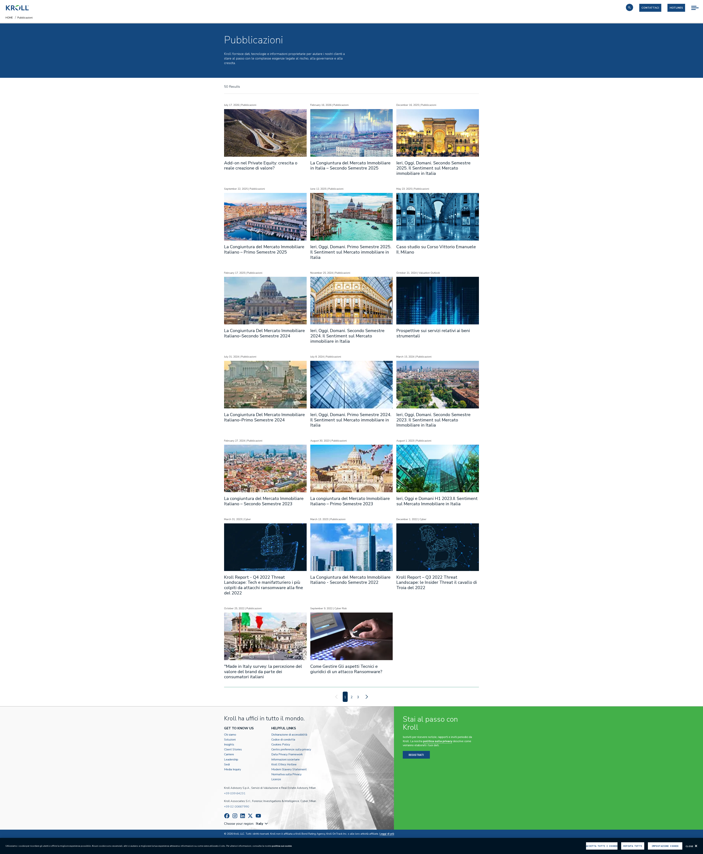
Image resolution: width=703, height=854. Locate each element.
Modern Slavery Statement (289, 769)
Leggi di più (387, 834)
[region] (351, 846)
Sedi (227, 764)
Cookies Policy (280, 744)
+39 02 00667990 (236, 807)
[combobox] (262, 823)
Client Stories (233, 749)
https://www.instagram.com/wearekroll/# (235, 815)
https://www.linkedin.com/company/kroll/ (242, 816)
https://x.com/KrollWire (250, 816)
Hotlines (676, 8)
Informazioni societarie (285, 759)
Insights (229, 744)
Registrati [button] (416, 754)
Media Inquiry (232, 769)
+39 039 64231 (235, 793)
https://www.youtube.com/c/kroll (258, 816)
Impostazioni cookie (665, 845)
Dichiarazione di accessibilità (289, 734)
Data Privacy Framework (287, 754)
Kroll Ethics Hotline (284, 764)
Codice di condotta (283, 739)
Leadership (231, 759)
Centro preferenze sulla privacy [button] (291, 749)
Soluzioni (230, 739)
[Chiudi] (696, 845)
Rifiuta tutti (632, 845)
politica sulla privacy (437, 741)
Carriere (229, 754)
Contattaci (650, 8)
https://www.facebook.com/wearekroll (227, 815)
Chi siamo (230, 734)
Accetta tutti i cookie (602, 845)
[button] (629, 7)
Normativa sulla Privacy (286, 774)
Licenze (276, 779)
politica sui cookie (282, 845)
